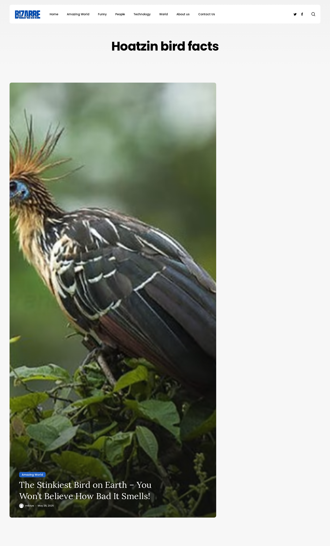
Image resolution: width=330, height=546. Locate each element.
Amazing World (32, 475)
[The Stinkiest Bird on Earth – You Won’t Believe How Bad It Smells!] (113, 300)
